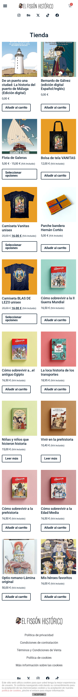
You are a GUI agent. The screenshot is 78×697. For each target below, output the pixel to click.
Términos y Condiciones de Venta (39, 650)
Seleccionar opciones (13, 174)
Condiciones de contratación (39, 642)
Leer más (11, 458)
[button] (5, 6)
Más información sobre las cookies (39, 665)
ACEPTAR (39, 694)
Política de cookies (39, 657)
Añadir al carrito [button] (16, 107)
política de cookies (11, 690)
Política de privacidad (39, 635)
